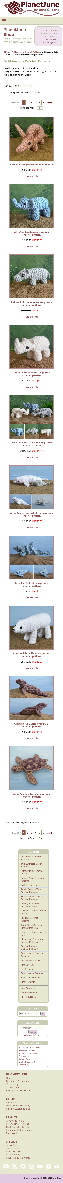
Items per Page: (28, 108)
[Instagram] (31, 1166)
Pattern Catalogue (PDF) (18, 1108)
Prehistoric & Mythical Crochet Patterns (32, 898)
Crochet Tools (28, 965)
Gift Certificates (29, 969)
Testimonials (12, 1148)
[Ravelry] (48, 1166)
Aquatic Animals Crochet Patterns (33, 879)
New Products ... (29, 988)
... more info (31, 176)
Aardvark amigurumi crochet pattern (31, 164)
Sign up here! (51, 39)
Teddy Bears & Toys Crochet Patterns (31, 891)
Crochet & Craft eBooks (33, 960)
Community (12, 1084)
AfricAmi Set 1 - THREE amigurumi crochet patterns (31, 444)
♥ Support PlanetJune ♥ (18, 1090)
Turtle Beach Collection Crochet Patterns (32, 926)
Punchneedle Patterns (32, 973)
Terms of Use (24, 1056)
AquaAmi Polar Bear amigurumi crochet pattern (31, 655)
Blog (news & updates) (17, 1081)
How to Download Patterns (30, 1047)
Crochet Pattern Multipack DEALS (30, 948)
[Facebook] (23, 1166)
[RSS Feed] (14, 1166)
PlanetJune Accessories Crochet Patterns (33, 940)
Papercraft (11, 1133)
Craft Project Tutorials (17, 1126)
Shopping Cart (50, 42)
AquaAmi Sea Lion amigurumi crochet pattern (31, 725)
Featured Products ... (31, 992)
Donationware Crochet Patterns (32, 955)
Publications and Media (18, 1157)
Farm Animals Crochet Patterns (32, 872)
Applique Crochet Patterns (29, 919)
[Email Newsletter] (6, 1166)
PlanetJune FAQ (14, 1151)
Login (46, 29)
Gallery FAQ (24, 1065)
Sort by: (8, 86)
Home (9, 1077)
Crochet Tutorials (15, 1120)
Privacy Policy (13, 1154)
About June (12, 1145)
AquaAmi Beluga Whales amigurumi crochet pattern (31, 514)
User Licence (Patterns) (18, 1105)
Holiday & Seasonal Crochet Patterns (31, 905)
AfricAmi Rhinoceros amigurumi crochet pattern (32, 374)
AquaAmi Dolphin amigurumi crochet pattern (31, 584)
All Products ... (28, 997)
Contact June (24, 1059)
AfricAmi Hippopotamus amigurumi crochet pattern (31, 303)
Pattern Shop (13, 1102)
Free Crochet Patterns (17, 1123)
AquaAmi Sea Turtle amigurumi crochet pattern (31, 795)
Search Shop (33, 1023)
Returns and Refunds (28, 1053)
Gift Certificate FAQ (27, 1062)
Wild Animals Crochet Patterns (26, 52)
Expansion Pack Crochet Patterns (33, 933)
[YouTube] (40, 1166)
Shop (6, 52)
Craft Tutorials (28, 982)
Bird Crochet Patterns (32, 885)
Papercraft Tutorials (31, 977)
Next (49, 102)
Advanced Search (32, 1035)
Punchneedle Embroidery (19, 1130)
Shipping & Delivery (27, 1050)
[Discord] (56, 1166)
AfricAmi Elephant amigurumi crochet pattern (31, 233)
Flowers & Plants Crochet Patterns (34, 912)
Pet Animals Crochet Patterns (31, 858)
